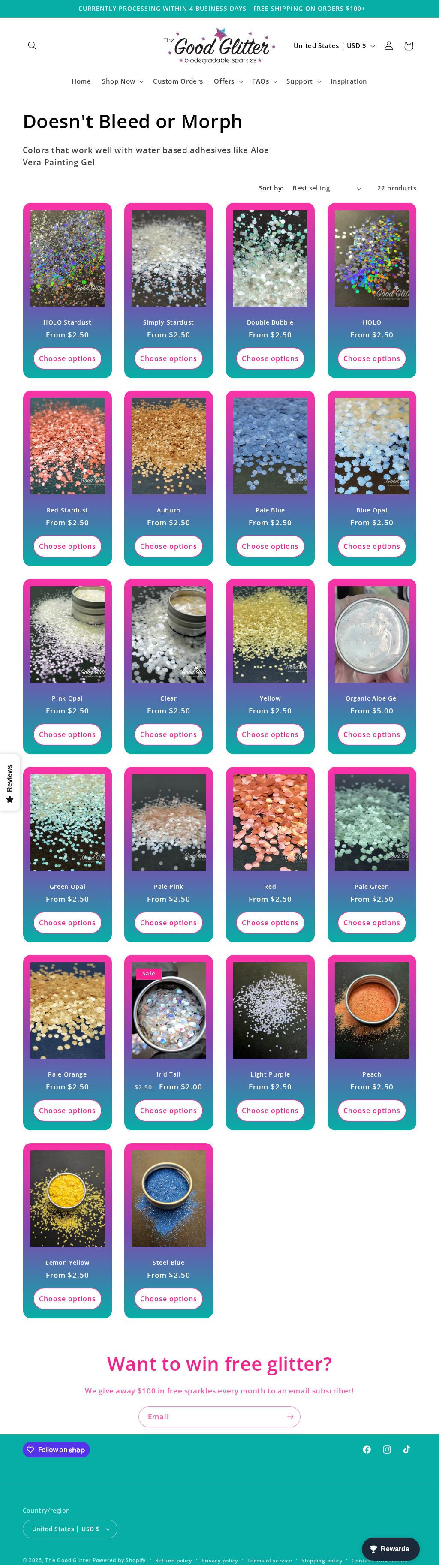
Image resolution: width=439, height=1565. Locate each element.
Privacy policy (219, 1560)
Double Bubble (270, 322)
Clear (168, 698)
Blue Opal (371, 510)
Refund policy (173, 1560)
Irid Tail (168, 1074)
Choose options (67, 358)
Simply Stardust (168, 322)
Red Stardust (67, 510)
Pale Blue (270, 510)
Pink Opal (67, 698)
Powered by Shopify (119, 1560)
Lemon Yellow (67, 1263)
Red (270, 887)
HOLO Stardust (67, 322)
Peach (371, 1074)
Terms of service (269, 1560)
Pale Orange (67, 1074)
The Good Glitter (68, 1560)
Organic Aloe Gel (371, 698)
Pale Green (372, 887)
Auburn (168, 510)
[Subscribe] (290, 1416)
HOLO (371, 322)
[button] (32, 46)
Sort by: (271, 188)
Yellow (270, 698)
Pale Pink (168, 887)
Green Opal (67, 887)
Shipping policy (322, 1560)
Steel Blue (169, 1263)
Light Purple (270, 1074)
